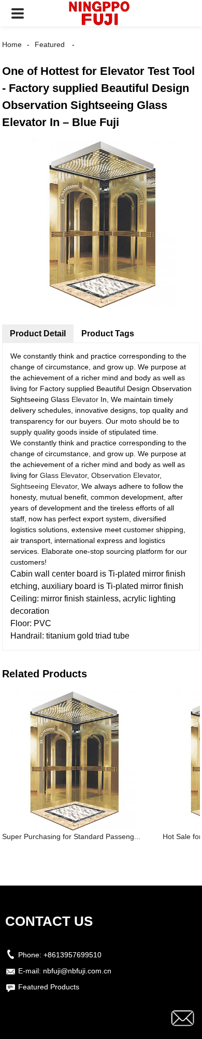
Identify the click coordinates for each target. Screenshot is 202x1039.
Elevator (84, 399)
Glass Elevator (63, 475)
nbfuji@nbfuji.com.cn (77, 971)
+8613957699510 (73, 955)
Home (12, 44)
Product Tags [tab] (107, 333)
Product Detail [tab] (38, 333)
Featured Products (48, 987)
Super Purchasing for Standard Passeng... (71, 836)
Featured (50, 44)
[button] (17, 13)
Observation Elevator (125, 475)
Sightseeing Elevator (43, 486)
